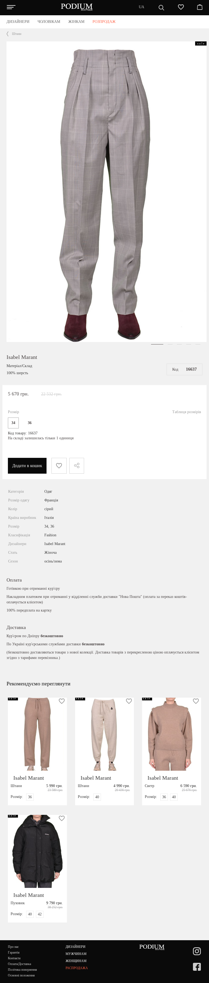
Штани (16, 34)
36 (30, 423)
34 (13, 423)
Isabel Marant (22, 357)
